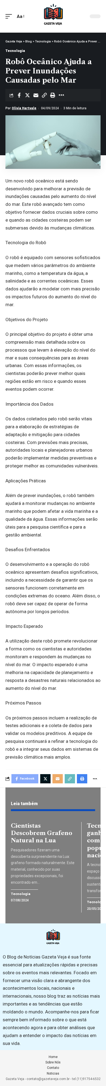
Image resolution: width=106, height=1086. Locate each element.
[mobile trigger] (10, 16)
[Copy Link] (44, 95)
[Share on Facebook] (19, 95)
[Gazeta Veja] (53, 16)
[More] (61, 95)
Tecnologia (15, 51)
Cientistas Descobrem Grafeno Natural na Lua (41, 833)
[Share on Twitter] (27, 95)
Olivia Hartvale (24, 108)
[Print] (53, 95)
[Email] (36, 95)
